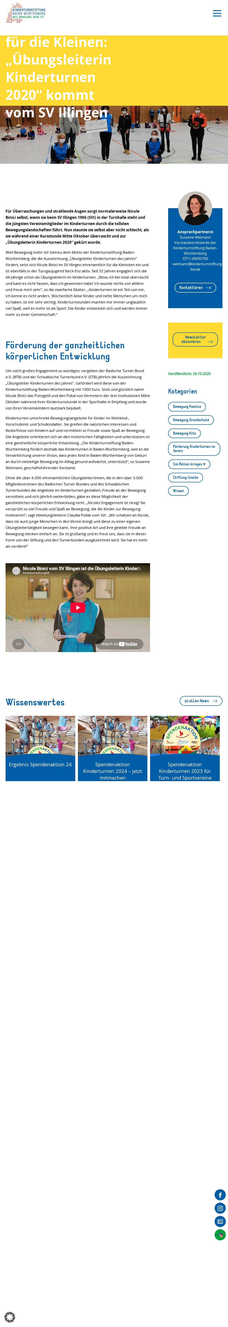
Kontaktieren (191, 287)
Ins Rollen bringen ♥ (189, 464)
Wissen (178, 490)
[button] (10, 1317)
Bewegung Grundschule (191, 420)
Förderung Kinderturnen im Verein (194, 448)
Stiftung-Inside (185, 477)
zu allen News (197, 701)
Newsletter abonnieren (193, 339)
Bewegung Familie (187, 406)
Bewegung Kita (184, 433)
